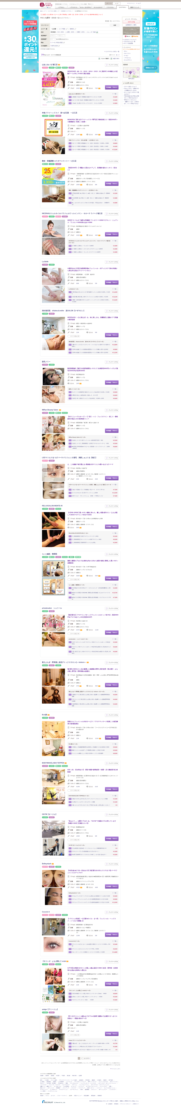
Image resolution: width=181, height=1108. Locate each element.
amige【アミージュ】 (50, 1009)
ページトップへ (116, 1069)
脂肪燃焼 (87, 1089)
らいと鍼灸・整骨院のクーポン (77, 585)
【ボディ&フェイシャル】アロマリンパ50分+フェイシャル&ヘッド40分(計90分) (91, 643)
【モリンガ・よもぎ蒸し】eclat (54, 961)
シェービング (69, 1081)
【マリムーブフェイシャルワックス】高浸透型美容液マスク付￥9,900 (90, 899)
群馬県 (52, 1075)
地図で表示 (116, 58)
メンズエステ (112, 1089)
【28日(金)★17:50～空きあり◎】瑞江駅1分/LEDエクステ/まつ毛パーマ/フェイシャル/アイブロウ (92, 871)
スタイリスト (127, 53)
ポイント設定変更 (128, 43)
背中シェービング (92, 1081)
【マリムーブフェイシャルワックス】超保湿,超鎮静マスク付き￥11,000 (90, 902)
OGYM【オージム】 (49, 814)
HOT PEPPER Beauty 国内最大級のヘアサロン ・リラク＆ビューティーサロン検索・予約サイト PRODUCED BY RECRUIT (46, 5)
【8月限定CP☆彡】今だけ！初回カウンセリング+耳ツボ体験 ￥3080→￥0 (91, 1049)
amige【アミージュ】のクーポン (77, 1040)
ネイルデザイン (128, 60)
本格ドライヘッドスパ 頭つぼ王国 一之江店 (59, 113)
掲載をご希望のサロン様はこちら (129, 1101)
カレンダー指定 (91, 32)
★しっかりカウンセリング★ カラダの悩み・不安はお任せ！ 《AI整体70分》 (90, 203)
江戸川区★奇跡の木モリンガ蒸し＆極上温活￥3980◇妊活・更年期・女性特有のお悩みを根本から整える (92, 969)
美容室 (41, 1095)
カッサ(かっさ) (57, 1086)
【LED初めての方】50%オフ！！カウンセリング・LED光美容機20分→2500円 (91, 588)
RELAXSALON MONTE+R (52, 506)
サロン (125, 51)
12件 (77, 332)
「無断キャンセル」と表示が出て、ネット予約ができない (131, 102)
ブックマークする (113, 64)
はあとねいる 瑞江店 (50, 64)
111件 (96, 630)
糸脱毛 (54, 1081)
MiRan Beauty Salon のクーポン (77, 437)
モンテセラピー (66, 1084)
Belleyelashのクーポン (75, 893)
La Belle (45, 261)
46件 (96, 887)
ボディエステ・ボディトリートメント (107, 1083)
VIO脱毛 (99, 1080)
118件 (78, 134)
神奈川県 (74, 1075)
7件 (96, 985)
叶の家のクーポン (73, 744)
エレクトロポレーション (109, 1088)
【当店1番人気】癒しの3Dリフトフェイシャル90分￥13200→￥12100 (90, 296)
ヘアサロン (61, 7)
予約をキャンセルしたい (130, 100)
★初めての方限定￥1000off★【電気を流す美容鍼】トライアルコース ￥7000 (91, 598)
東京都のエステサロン (66, 11)
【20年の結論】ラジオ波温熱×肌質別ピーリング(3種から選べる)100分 (90, 349)
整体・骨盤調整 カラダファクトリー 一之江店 (59, 161)
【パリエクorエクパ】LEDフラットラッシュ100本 (85, 492)
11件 (77, 738)
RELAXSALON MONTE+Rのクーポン (78, 533)
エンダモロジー (53, 1089)
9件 (96, 332)
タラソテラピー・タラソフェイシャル (100, 1084)
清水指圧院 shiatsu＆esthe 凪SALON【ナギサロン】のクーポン (86, 341)
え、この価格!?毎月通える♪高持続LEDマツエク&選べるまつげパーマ (90, 464)
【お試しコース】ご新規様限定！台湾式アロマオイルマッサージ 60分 (90, 443)
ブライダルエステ (74, 1083)
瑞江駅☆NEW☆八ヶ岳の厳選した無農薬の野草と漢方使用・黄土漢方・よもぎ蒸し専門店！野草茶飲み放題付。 (92, 670)
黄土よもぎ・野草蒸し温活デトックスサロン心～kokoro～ (64, 662)
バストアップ (66, 1088)
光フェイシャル (114, 1081)
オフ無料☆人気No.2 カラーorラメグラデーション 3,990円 (87, 249)
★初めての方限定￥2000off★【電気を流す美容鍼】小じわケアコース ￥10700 (91, 593)
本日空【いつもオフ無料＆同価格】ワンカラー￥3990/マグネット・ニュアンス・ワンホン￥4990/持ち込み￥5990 (92, 221)
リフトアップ (81, 1088)
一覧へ (115, 94)
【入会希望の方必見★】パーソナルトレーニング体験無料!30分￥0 (89, 848)
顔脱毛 (105, 1080)
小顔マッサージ (90, 1088)
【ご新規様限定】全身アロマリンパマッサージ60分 (85, 536)
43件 (96, 235)
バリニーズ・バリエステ (54, 1084)
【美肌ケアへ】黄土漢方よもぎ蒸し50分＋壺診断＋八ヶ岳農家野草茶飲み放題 (91, 695)
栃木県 (47, 1075)
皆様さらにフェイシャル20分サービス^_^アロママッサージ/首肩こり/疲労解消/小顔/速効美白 (92, 723)
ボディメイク (51, 1088)
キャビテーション (63, 1089)
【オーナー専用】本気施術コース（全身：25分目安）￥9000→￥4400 (90, 146)
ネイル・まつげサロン (85, 7)
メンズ (116, 3)
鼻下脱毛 (111, 1080)
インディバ (99, 1088)
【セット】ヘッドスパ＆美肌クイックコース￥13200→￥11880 (88, 952)
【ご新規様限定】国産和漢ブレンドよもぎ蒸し (84, 542)
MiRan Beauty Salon (50, 410)
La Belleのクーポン (74, 289)
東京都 (68, 1075)
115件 (78, 935)
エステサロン (122, 7)
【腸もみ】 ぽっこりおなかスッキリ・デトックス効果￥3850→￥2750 (90, 1043)
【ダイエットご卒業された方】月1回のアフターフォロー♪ (87, 1046)
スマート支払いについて (130, 86)
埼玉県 (57, 1075)
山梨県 (80, 1075)
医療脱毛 (100, 1095)
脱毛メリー (46, 362)
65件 (96, 479)
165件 (78, 184)
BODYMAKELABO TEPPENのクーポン (79, 795)
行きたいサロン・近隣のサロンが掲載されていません (131, 89)
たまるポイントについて (130, 39)
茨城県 (41, 1075)
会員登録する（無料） (131, 25)
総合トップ (42, 11)
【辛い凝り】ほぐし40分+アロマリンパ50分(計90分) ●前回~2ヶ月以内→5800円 (91, 652)
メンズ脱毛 (42, 1091)
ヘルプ (139, 3)
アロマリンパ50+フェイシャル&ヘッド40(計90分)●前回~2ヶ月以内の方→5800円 (91, 647)
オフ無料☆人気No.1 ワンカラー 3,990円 (83, 245)
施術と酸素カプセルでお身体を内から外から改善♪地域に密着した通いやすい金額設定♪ (92, 562)
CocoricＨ (46, 912)
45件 (96, 686)
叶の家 (44, 715)
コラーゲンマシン (74, 1089)
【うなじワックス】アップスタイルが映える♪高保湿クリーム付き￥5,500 (91, 896)
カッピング (73, 1086)
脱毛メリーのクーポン (74, 389)
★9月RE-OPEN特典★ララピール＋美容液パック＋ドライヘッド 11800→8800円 (91, 447)
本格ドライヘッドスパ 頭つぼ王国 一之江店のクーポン (84, 140)
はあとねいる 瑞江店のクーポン (77, 93)
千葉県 (63, 1075)
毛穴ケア (42, 1083)
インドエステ (43, 1084)
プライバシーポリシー (125, 1103)
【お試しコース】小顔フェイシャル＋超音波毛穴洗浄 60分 (87, 440)
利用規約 (116, 1103)
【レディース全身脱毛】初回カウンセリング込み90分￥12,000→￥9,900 (90, 392)
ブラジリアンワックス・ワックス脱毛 (68, 1080)
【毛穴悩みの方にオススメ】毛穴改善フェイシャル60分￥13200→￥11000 (91, 292)
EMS (81, 1089)
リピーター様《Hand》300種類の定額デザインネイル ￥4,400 (88, 100)
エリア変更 (62, 29)
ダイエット (94, 1089)
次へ (117, 55)
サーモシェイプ (44, 1089)
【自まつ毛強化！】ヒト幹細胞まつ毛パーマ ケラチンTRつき (88, 489)
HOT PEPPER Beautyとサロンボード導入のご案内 (103, 1101)
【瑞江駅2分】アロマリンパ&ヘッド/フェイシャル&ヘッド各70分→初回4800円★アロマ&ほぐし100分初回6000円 (92, 616)
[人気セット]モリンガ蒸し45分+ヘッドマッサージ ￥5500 (87, 996)
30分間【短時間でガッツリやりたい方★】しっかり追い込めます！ (89, 854)
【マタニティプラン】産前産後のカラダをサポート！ (86, 851)
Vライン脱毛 (54, 1080)
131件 (97, 738)
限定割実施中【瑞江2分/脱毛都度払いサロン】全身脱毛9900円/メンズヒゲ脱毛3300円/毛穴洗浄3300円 (92, 369)
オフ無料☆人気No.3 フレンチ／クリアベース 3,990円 (86, 252)
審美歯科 (93, 1095)
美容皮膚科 (86, 1095)
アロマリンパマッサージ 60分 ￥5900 (83, 999)
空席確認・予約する (111, 87)
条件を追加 (54, 46)
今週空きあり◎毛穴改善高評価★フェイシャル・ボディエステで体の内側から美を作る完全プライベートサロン (92, 269)
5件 (96, 283)
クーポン (126, 55)
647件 (78, 630)
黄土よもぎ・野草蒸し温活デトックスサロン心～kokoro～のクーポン (87, 691)
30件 (77, 479)
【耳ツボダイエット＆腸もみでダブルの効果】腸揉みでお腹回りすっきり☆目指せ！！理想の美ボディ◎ (92, 1017)
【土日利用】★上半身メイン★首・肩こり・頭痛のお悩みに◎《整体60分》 (90, 198)
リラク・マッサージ (62, 1095)
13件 (77, 383)
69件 (77, 283)
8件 (96, 184)
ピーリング (81, 1086)
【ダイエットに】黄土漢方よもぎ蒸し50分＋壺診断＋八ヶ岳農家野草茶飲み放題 (91, 700)
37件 (77, 686)
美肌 (110, 1086)
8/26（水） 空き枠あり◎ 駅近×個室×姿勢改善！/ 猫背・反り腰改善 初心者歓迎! (92, 771)
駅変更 (72, 29)
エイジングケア (103, 1086)
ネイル (47, 1095)
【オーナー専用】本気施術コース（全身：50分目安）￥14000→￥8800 (90, 143)
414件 (78, 786)
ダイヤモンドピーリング (92, 1086)
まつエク (53, 1095)
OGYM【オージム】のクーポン (77, 845)
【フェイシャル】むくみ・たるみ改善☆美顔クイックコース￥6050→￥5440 (91, 945)
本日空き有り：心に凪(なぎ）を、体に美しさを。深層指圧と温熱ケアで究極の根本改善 (92, 318)
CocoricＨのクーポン (74, 941)
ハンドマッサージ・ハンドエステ (88, 1083)
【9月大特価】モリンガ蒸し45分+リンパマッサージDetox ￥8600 (89, 993)
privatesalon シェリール (52, 608)
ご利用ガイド (135, 1103)
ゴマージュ (74, 1084)
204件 (78, 88)
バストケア (73, 1088)
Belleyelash (46, 864)
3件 (96, 935)
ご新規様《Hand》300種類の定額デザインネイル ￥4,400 (86, 97)
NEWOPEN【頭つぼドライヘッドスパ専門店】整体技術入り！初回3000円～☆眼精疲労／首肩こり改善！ (92, 121)
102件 (78, 235)
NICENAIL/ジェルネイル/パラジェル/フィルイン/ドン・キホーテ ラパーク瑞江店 (72, 213)
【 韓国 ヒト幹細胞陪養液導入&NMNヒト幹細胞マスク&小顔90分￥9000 (90, 747)
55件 (96, 576)
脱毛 (41, 1080)
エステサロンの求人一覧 (112, 51)
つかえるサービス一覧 (129, 41)
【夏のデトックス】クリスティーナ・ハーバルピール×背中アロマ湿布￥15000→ (91, 345)
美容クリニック (134, 7)
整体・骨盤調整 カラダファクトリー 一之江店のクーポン (83, 190)
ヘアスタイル (73, 7)
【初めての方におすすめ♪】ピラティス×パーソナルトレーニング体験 (90, 798)
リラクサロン (110, 7)
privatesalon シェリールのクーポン (78, 639)
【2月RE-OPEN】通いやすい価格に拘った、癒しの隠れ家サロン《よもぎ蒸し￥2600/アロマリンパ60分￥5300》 (92, 514)
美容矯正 (58, 1088)
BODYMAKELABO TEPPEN (53, 763)
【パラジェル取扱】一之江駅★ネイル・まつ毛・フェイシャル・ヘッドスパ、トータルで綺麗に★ (91, 920)
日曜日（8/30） (81, 32)
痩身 (67, 1083)
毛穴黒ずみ (60, 1083)
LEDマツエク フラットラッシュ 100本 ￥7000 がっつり (87, 495)
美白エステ (42, 1088)
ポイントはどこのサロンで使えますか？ (131, 93)
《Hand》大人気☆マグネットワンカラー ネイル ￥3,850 (87, 103)
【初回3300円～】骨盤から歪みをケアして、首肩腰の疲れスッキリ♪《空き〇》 (92, 169)
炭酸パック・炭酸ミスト (46, 1086)
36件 (77, 527)
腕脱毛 (93, 1080)
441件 (78, 887)
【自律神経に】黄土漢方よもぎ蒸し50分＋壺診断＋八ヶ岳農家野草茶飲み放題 (91, 704)
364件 (78, 576)
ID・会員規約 (109, 1103)
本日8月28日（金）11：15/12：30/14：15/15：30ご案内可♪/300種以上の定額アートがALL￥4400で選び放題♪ (92, 72)
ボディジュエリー (103, 1089)
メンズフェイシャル (52, 1091)
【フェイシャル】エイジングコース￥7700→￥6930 (85, 949)
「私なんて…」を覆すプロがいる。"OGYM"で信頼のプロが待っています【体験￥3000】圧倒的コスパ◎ (91, 822)
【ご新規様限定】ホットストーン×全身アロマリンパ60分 (86, 539)
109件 (78, 836)
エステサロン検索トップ (53, 11)
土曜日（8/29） (70, 32)
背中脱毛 (87, 1080)
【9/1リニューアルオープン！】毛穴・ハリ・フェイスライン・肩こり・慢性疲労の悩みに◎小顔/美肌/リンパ (92, 418)
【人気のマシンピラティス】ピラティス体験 (83, 802)
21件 (77, 985)
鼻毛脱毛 (49, 1081)
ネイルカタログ (98, 7)
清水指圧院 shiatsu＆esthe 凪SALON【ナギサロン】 (63, 311)
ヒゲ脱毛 (42, 1081)
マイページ (131, 3)
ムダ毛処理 (61, 1081)
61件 (96, 786)
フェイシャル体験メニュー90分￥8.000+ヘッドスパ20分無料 (87, 753)
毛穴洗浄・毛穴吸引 (51, 1083)
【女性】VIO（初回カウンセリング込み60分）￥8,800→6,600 (88, 398)
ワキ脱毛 (47, 1080)
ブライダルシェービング (80, 1081)
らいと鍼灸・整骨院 (49, 554)
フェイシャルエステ (103, 1081)
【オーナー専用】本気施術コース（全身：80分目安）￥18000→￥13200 (90, 149)
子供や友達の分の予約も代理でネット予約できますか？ (131, 97)
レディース (109, 3)
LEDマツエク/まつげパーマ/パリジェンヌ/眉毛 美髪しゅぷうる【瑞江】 (69, 457)
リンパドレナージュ (84, 1084)
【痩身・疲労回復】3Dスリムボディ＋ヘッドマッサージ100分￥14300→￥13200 (90, 300)
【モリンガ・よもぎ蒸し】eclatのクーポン (80, 990)
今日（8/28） (61, 32)
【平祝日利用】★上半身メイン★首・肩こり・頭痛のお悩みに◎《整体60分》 (91, 194)
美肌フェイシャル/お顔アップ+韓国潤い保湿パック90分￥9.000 (88, 750)
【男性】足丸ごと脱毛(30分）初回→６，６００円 (85, 395)
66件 (96, 134)
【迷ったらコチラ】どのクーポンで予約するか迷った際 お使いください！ (91, 805)
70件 (96, 88)
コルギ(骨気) (66, 1086)
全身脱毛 (81, 1080)
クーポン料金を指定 (57, 42)
